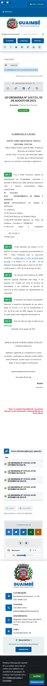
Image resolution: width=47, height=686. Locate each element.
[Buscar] (43, 34)
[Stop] (26, 543)
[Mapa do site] (33, 47)
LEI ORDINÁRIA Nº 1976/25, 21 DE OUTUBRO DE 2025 (22, 464)
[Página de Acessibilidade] (39, 47)
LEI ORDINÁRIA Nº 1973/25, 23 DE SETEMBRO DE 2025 (22, 488)
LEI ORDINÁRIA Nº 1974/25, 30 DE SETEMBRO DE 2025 (22, 480)
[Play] (20, 543)
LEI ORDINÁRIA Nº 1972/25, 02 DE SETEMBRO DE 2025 (22, 496)
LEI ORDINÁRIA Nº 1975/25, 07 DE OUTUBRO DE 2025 (22, 472)
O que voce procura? (10, 34)
